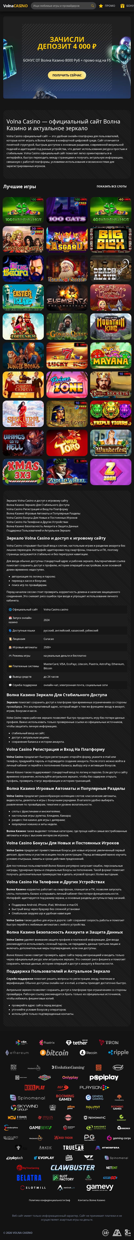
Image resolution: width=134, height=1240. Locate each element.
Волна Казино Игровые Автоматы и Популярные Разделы (43, 513)
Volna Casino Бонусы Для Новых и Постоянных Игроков (42, 517)
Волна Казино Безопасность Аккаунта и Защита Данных (42, 526)
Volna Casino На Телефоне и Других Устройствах (37, 522)
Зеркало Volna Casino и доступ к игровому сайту (37, 500)
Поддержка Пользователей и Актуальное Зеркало (38, 530)
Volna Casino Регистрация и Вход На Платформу (37, 509)
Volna (15, 5)
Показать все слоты (112, 186)
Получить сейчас (67, 75)
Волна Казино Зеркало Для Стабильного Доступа (38, 505)
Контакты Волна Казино (91, 1200)
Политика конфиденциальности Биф (49, 1200)
